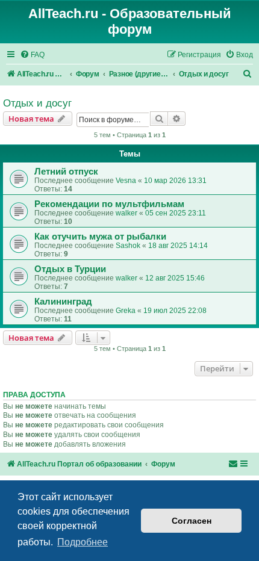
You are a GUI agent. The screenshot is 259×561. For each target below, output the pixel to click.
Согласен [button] (191, 520)
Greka (126, 310)
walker (126, 213)
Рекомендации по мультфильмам (109, 204)
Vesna (126, 180)
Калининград (63, 301)
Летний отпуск (66, 171)
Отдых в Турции (70, 269)
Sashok (128, 245)
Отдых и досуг (37, 103)
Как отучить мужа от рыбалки (100, 236)
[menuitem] (32, 55)
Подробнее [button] (82, 542)
